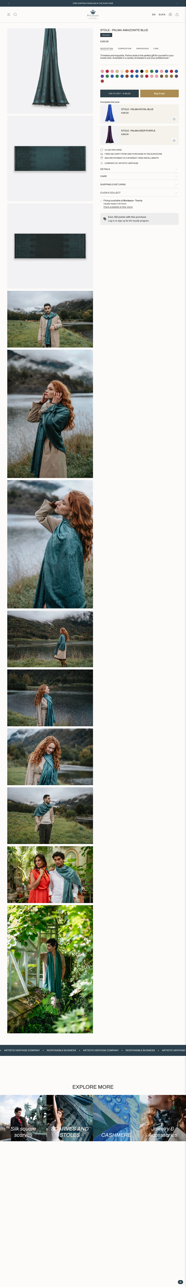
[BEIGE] (117, 71)
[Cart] (177, 14)
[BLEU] (137, 71)
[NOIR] (142, 71)
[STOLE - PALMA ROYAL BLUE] (109, 114)
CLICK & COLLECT (110, 192)
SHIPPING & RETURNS (113, 184)
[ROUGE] (107, 71)
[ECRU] (122, 71)
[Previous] (8, 3)
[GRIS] (142, 76)
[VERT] (152, 71)
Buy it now (159, 93)
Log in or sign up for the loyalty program (128, 221)
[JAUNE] (147, 71)
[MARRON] (127, 76)
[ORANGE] (127, 71)
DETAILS (105, 169)
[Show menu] (9, 14)
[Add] (174, 119)
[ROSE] (102, 71)
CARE (103, 176)
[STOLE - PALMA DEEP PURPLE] (109, 135)
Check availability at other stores (118, 207)
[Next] (177, 3)
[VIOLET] (102, 76)
